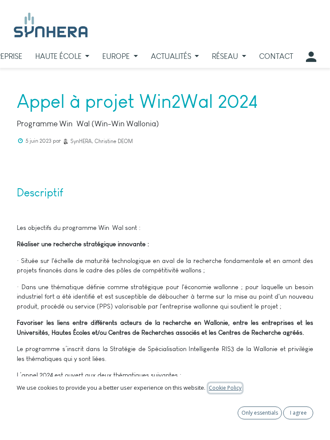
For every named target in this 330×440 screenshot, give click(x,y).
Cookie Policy (225, 387)
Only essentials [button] (259, 412)
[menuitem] (62, 56)
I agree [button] (298, 412)
